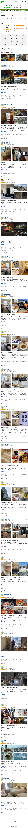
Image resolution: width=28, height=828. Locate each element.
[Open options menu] (26, 65)
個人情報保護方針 (16, 825)
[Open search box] (2, 48)
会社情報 (10, 825)
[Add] (25, 13)
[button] (4, 57)
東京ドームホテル (4, 13)
